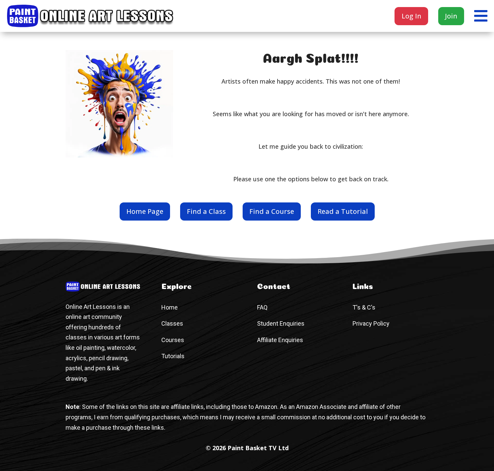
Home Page (144, 211)
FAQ (262, 307)
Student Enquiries (280, 323)
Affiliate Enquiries (280, 339)
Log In (411, 15)
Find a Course (271, 211)
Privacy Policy (371, 323)
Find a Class (206, 211)
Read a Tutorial (343, 211)
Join (451, 15)
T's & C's (364, 307)
